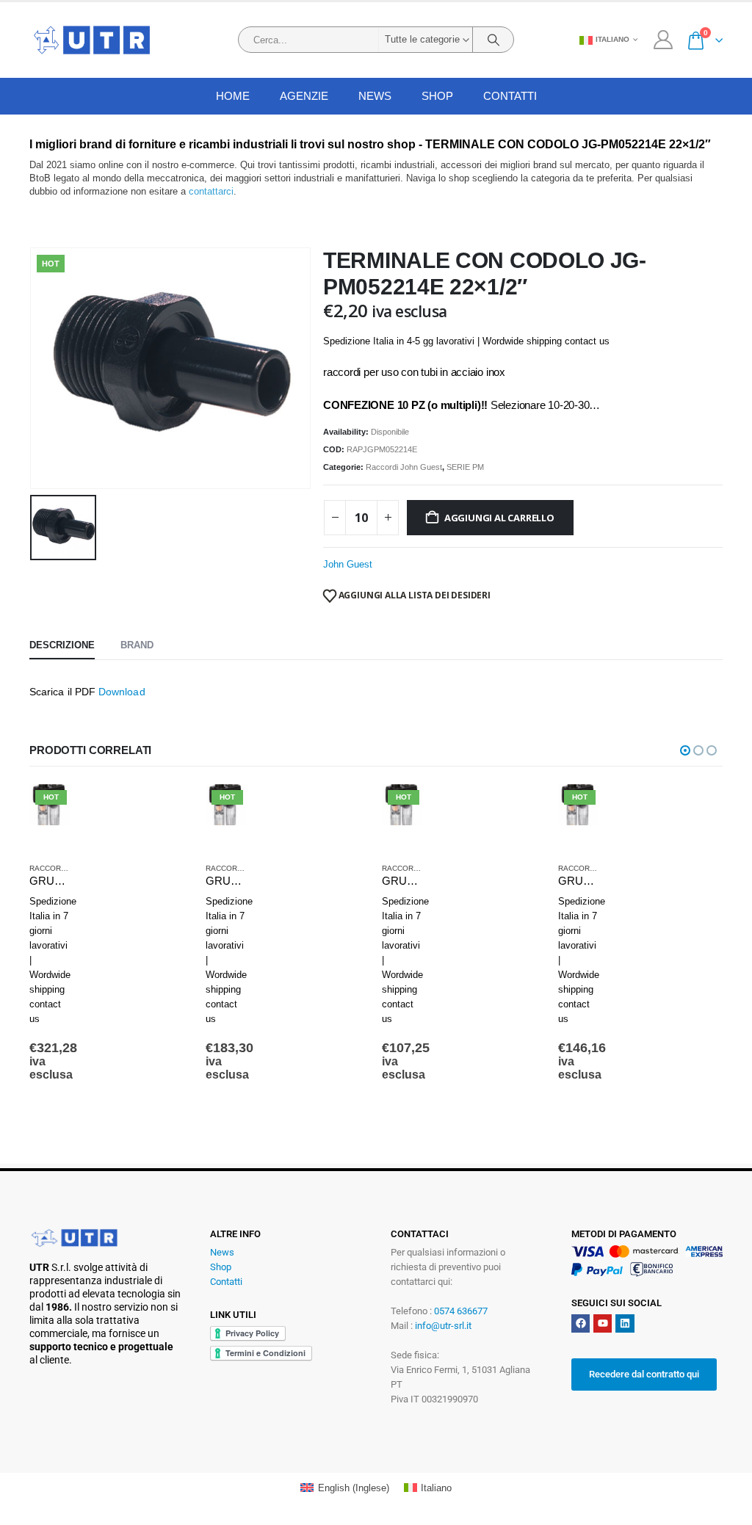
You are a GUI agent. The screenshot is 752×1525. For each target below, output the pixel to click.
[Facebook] (580, 1323)
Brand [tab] (136, 645)
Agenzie (304, 96)
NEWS (374, 96)
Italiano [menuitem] (436, 1487)
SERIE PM (465, 467)
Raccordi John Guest (404, 467)
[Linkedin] (624, 1323)
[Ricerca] (493, 39)
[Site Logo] (91, 40)
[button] (685, 750)
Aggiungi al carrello (499, 517)
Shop (437, 96)
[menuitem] (344, 1488)
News (222, 1252)
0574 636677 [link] (461, 1310)
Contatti (510, 96)
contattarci (211, 191)
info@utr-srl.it (443, 1325)
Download (121, 692)
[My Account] (662, 39)
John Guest (347, 564)
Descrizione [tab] (62, 645)
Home (233, 96)
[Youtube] (602, 1323)
